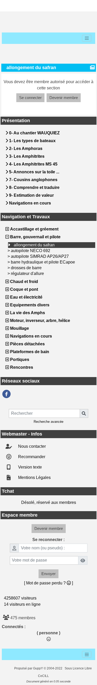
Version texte (29, 467)
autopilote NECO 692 (30, 250)
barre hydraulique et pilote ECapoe (43, 262)
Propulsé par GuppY (29, 668)
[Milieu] (27, 6)
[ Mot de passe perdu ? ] (48, 583)
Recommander (31, 457)
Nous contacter (31, 446)
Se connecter (30, 97)
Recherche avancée (48, 422)
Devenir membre (63, 97)
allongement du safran (34, 245)
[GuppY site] (9, 668)
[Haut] (11, 6)
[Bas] (44, 6)
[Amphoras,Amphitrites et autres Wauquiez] (6, 394)
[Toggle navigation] (86, 38)
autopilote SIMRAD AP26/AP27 (40, 256)
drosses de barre (26, 268)
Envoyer (48, 573)
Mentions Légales (34, 477)
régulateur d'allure (27, 273)
